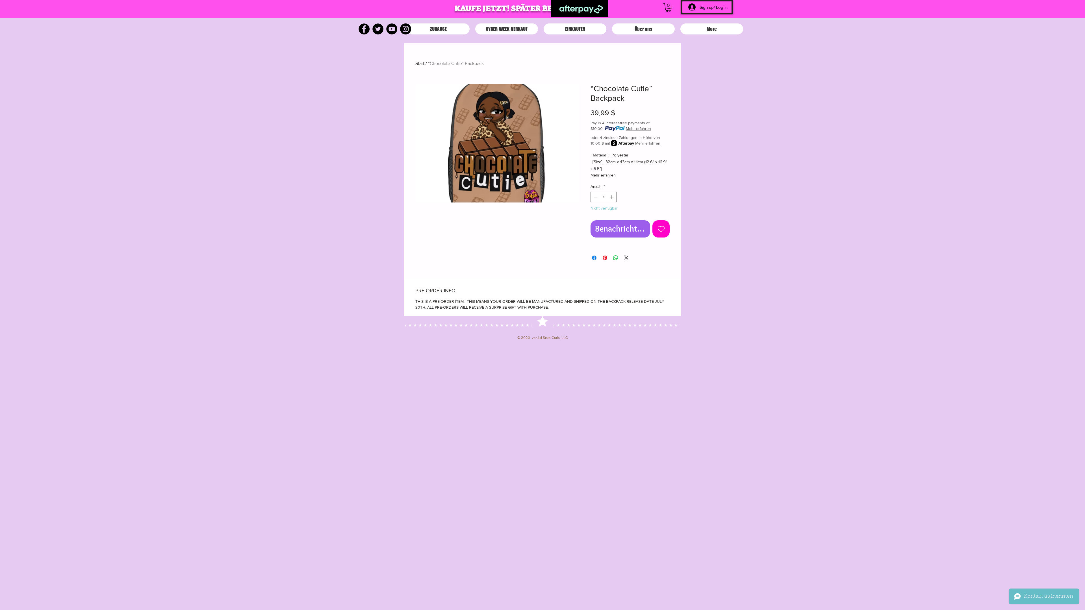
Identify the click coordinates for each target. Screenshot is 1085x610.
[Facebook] (364, 28)
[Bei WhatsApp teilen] (615, 257)
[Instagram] (405, 28)
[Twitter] (377, 28)
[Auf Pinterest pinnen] (605, 257)
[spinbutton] (603, 197)
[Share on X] (626, 257)
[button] (668, 7)
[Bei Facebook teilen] (594, 257)
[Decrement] (594, 197)
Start (419, 63)
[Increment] (612, 197)
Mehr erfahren (638, 128)
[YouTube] (391, 28)
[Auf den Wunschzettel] (661, 229)
